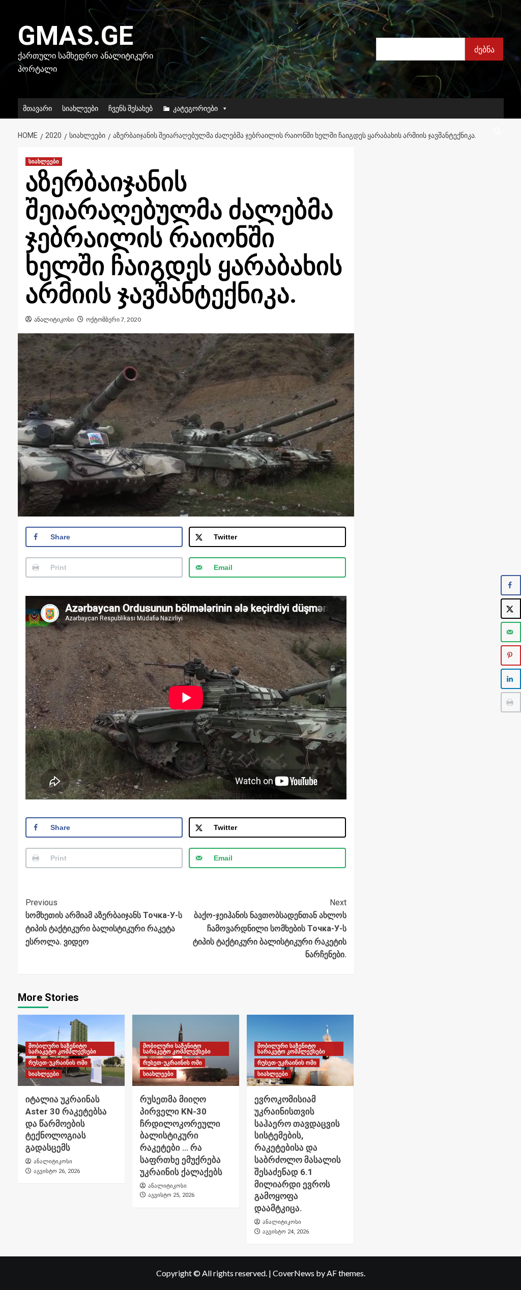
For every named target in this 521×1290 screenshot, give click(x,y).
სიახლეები (80, 108)
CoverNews (293, 1273)
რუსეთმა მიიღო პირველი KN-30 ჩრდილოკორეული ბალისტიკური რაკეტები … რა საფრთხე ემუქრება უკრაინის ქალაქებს (181, 1135)
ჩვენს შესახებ (130, 108)
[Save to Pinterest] (511, 655)
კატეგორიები (195, 108)
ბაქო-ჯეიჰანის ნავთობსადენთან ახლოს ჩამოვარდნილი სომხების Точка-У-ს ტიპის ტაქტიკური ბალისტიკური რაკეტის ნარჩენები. (269, 928)
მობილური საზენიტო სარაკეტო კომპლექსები (62, 1049)
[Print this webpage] (511, 702)
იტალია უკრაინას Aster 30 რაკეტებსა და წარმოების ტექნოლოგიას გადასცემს (66, 1123)
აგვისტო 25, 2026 (171, 1195)
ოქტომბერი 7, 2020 (113, 319)
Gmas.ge (75, 35)
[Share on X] (511, 608)
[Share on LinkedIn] (511, 679)
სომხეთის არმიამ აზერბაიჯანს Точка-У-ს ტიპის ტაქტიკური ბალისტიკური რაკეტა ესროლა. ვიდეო (103, 922)
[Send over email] (511, 632)
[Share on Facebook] (511, 585)
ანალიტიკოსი (54, 319)
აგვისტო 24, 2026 (286, 1231)
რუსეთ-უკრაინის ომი (58, 1062)
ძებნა (484, 49)
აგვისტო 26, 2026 (57, 1171)
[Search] (497, 131)
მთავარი (37, 108)
